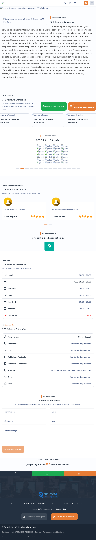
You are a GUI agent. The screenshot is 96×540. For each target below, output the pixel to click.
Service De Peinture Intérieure (44, 121)
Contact (14, 504)
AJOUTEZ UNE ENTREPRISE (35, 504)
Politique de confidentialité (75, 504)
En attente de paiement (13, 449)
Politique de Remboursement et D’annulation (48, 509)
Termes (55, 504)
